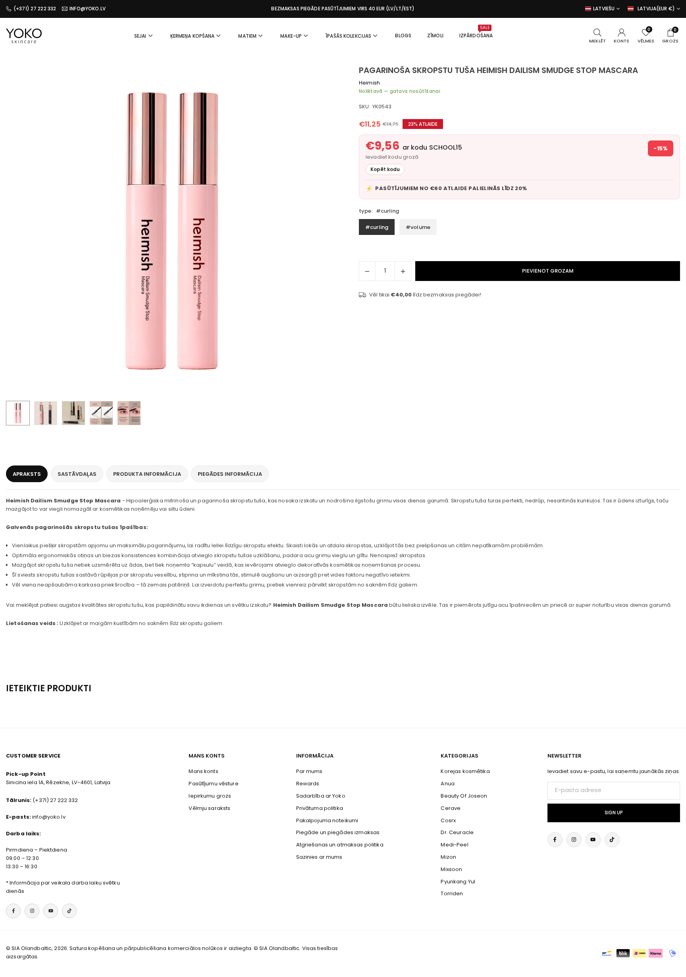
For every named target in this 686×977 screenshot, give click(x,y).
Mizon (448, 857)
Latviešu (604, 9)
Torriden (452, 893)
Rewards (308, 783)
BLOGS (403, 35)
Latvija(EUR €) (656, 9)
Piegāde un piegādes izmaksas (338, 832)
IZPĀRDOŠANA (476, 32)
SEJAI (140, 36)
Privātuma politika (319, 808)
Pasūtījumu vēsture (213, 783)
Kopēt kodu (385, 169)
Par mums (309, 771)
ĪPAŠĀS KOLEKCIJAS (348, 36)
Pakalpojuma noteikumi (327, 820)
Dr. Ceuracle (457, 832)
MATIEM (247, 36)
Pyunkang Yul (458, 881)
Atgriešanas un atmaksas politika (339, 844)
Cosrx (448, 820)
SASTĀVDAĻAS (77, 474)
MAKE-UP (291, 36)
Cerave (451, 808)
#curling (376, 227)
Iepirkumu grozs (210, 796)
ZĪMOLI (435, 35)
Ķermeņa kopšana (192, 36)
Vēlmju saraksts (209, 808)
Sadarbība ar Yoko (320, 796)
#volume (418, 227)
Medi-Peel (454, 844)
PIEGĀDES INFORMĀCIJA (230, 474)
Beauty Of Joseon (464, 796)
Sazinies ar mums (319, 857)
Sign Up (614, 813)
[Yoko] (24, 35)
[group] (171, 230)
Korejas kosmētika (465, 771)
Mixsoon (451, 869)
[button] (317, 231)
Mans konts (203, 771)
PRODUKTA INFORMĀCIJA (147, 474)
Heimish (369, 83)
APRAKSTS (27, 474)
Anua (448, 783)
